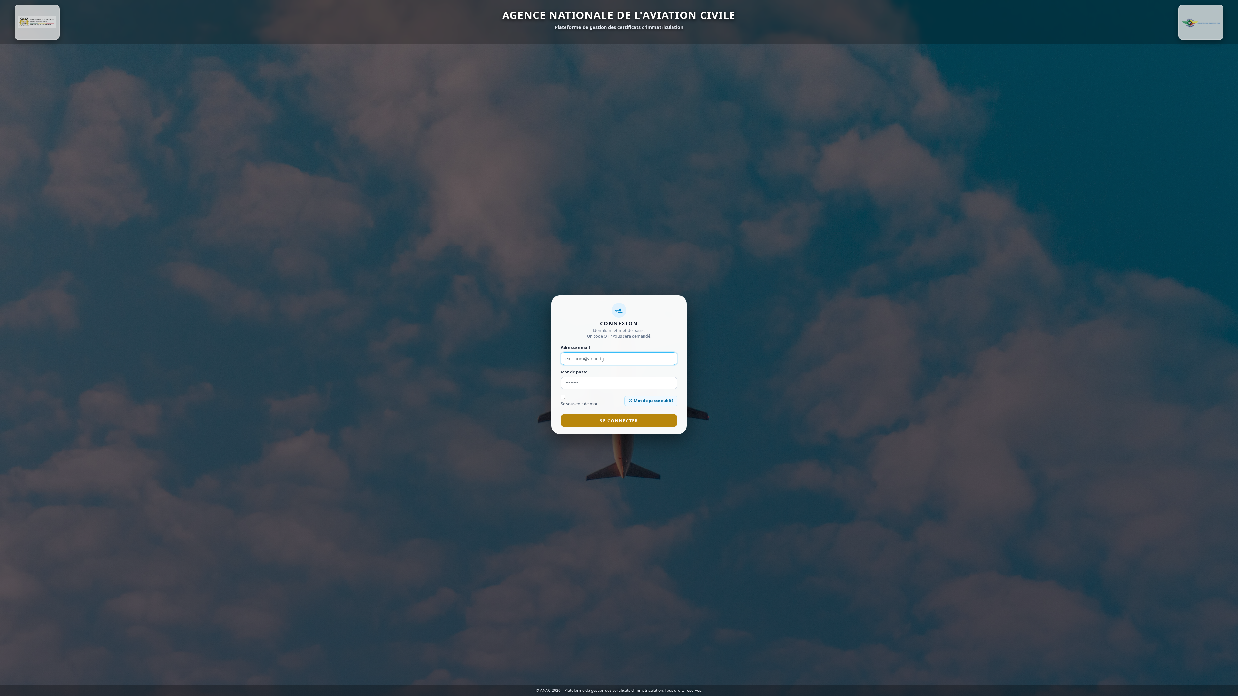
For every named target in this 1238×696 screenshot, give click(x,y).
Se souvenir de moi (579, 404)
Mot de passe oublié (653, 400)
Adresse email (575, 347)
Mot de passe (574, 372)
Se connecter (619, 421)
